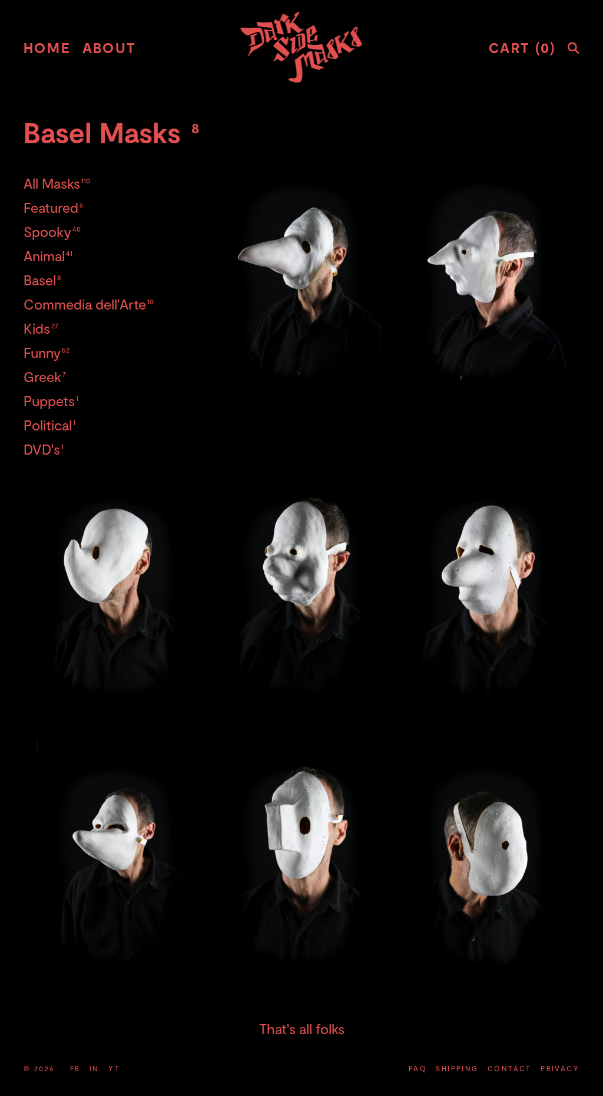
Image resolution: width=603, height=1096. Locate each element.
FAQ (418, 1068)
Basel (42, 279)
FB (75, 1068)
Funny (46, 352)
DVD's (44, 449)
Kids (41, 328)
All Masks (57, 183)
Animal (48, 255)
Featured (54, 207)
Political (49, 424)
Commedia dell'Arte (89, 303)
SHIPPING (457, 1068)
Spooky (52, 231)
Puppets (51, 400)
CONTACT (510, 1068)
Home (47, 47)
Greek (45, 376)
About (109, 47)
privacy (560, 1068)
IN (95, 1068)
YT (114, 1068)
